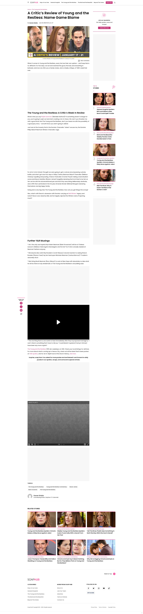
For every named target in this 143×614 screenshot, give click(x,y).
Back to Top (108, 574)
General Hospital (55, 2)
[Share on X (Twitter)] (21, 306)
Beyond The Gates (99, 2)
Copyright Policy (111, 607)
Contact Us (60, 600)
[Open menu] (28, 2)
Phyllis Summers (46, 117)
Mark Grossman (32, 489)
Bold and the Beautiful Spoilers (105, 133)
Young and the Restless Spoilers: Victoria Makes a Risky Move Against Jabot (106, 162)
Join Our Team (61, 591)
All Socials (90, 593)
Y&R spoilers (34, 354)
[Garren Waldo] (31, 496)
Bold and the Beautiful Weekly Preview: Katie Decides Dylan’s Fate (104, 137)
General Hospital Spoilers (104, 107)
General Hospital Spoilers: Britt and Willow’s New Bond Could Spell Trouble (105, 111)
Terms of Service (102, 607)
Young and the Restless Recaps (95, 529)
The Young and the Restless (68, 2)
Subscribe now (104, 28)
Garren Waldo (33, 23)
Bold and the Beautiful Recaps (105, 183)
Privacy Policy (94, 607)
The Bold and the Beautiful (85, 2)
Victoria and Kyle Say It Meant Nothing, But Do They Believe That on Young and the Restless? (70, 561)
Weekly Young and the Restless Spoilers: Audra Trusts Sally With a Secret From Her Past (71, 533)
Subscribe (109, 2)
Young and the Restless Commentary (56, 487)
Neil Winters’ (73, 193)
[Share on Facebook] (21, 303)
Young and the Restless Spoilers (105, 158)
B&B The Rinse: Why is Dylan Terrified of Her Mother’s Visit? (104, 188)
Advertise (60, 594)
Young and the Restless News (35, 557)
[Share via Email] (21, 310)
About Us (60, 588)
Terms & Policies (62, 597)
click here (73, 354)
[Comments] (21, 313)
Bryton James (73, 487)
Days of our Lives (44, 2)
